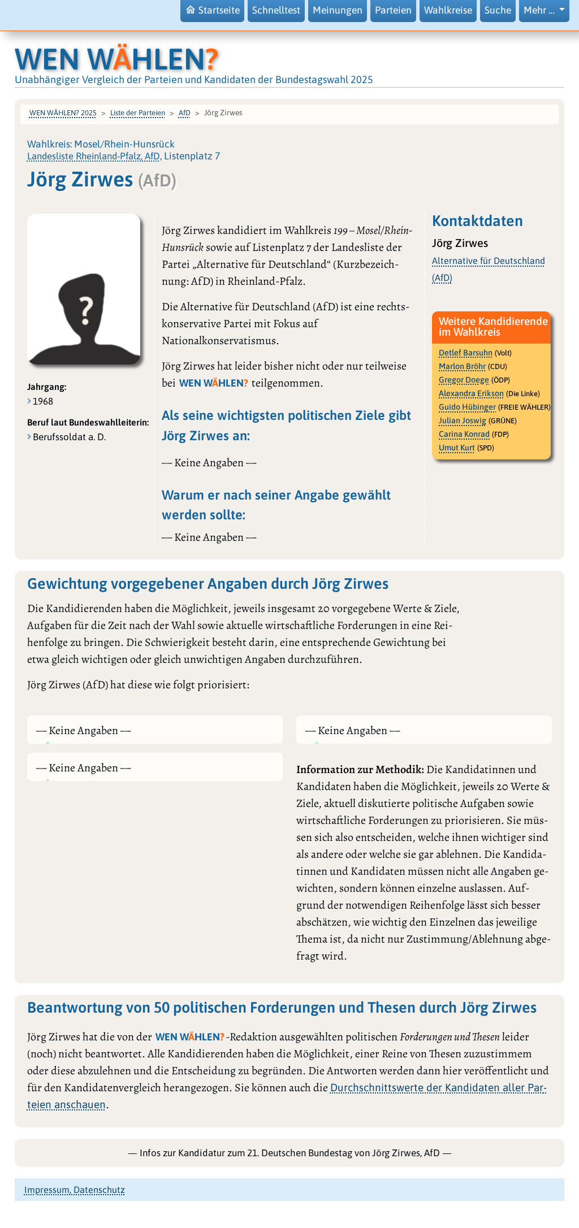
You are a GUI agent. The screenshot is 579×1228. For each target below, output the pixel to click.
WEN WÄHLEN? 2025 (63, 113)
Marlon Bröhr (462, 366)
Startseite (219, 10)
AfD (185, 113)
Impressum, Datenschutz (74, 1189)
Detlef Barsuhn (465, 352)
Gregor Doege (464, 379)
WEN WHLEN (116, 59)
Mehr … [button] (540, 10)
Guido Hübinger (467, 406)
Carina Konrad (464, 434)
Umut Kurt (457, 447)
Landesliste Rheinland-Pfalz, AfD (93, 156)
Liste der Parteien (137, 113)
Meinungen (337, 10)
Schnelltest (276, 10)
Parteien (393, 10)
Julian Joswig (462, 420)
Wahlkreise (448, 10)
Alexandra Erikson (471, 393)
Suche (498, 10)
